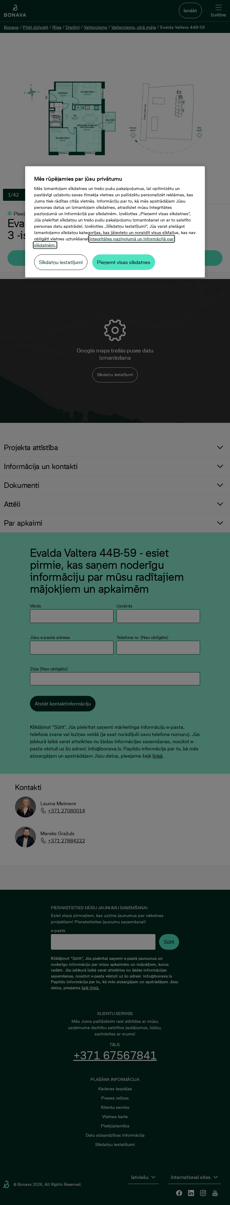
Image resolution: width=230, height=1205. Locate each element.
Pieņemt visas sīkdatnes (123, 262)
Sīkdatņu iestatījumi (61, 262)
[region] (115, 222)
